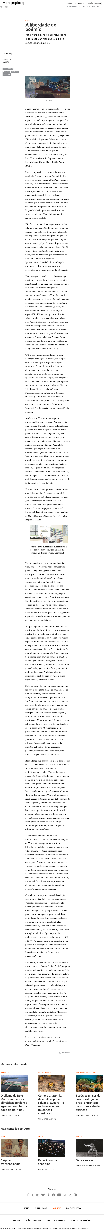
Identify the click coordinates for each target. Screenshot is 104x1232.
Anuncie (57, 1208)
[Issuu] (74, 1195)
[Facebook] (28, 1195)
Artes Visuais (8, 69)
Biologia (6, 72)
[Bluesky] (43, 1195)
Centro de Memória (81, 1221)
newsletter (79, 3)
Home (26, 1208)
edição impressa (94, 3)
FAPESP (16, 1221)
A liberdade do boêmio (40, 27)
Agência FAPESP (33, 1221)
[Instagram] (37, 1195)
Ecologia (15, 72)
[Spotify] (65, 1195)
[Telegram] (53, 1195)
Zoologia (6, 74)
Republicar (66, 1052)
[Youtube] (59, 1195)
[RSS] (69, 1195)
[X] (32, 1195)
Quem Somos (40, 1208)
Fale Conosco (73, 1208)
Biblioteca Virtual (56, 1221)
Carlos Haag (7, 54)
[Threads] (48, 1195)
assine (69, 3)
